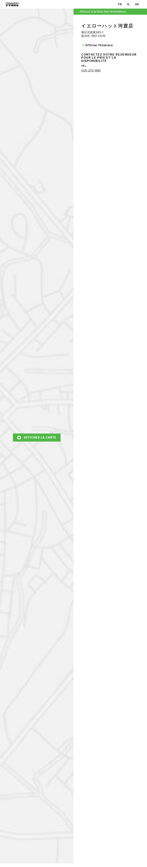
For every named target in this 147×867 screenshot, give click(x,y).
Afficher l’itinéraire (99, 45)
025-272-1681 (91, 70)
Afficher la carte (40, 437)
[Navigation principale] (137, 4)
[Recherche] (128, 4)
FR (120, 4)
